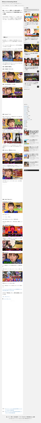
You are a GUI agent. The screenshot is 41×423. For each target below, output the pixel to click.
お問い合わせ (7, 5)
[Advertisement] (12, 29)
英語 (24, 123)
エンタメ (27, 56)
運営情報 (16, 5)
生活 (24, 122)
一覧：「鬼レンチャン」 (6, 296)
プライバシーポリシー (21, 5)
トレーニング (26, 115)
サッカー (25, 108)
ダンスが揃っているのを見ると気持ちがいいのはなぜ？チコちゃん (34, 155)
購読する (26, 170)
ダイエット (27, 42)
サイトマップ (12, 5)
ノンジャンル (26, 118)
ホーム (3, 5)
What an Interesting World (9, 1)
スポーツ (25, 110)
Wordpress (25, 106)
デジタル (25, 114)
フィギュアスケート (27, 119)
